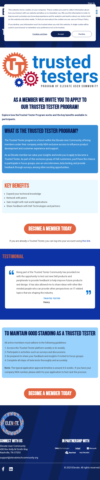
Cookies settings (39, 34)
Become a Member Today (50, 229)
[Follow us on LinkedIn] (11, 469)
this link (86, 241)
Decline (82, 34)
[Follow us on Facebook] (3, 469)
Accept (61, 34)
